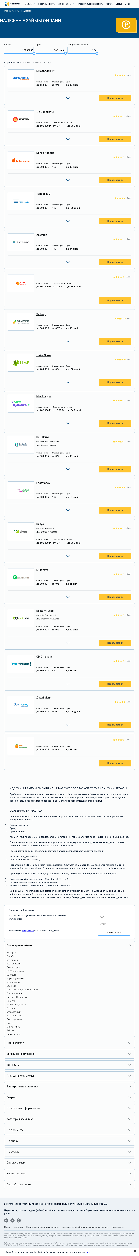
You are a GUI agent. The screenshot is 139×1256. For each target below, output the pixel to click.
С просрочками (15, 993)
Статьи (119, 4)
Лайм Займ (43, 355)
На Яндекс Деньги (16, 1004)
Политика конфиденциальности (42, 1227)
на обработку (28, 930)
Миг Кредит (43, 396)
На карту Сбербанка (17, 997)
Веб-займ (42, 437)
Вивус (40, 524)
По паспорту (13, 967)
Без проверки (13, 963)
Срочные (11, 986)
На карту (11, 952)
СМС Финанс (44, 656)
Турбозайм (43, 193)
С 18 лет (11, 1008)
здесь (89, 1252)
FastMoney (43, 483)
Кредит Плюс (45, 610)
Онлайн (10, 956)
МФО (108, 4)
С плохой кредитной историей (22, 989)
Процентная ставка (77, 44)
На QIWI (11, 1000)
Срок (38, 44)
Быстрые (11, 974)
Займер (41, 314)
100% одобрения (15, 971)
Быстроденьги (45, 71)
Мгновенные (13, 982)
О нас (127, 4)
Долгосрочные (14, 1019)
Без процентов (14, 1015)
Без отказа (12, 960)
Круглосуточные (15, 978)
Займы (28, 4)
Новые (10, 1023)
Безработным (14, 1012)
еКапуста (42, 569)
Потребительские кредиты (89, 4)
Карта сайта (118, 1227)
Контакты (18, 1227)
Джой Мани (43, 697)
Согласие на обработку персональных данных (85, 1227)
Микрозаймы (64, 4)
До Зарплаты (45, 112)
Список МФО (13, 1026)
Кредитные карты (46, 4)
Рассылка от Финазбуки (21, 910)
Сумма (7, 44)
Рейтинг (11, 1030)
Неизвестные (14, 1034)
